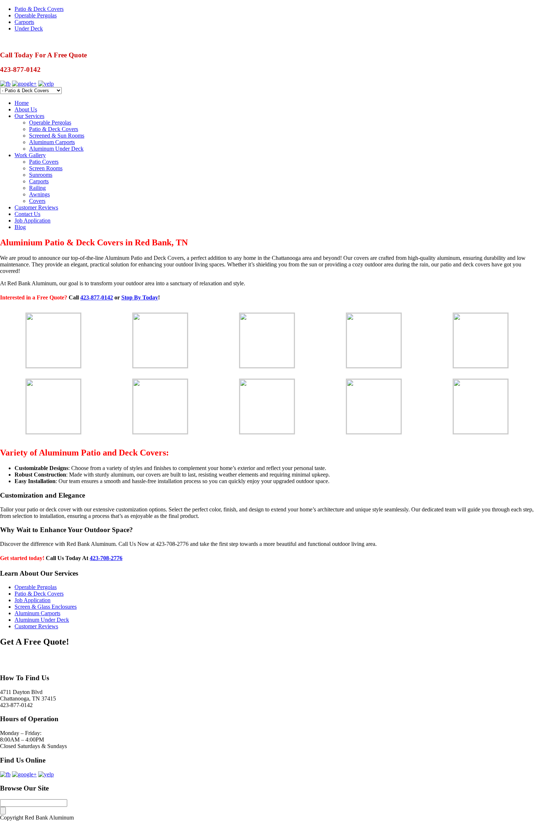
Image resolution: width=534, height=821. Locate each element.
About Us (26, 109)
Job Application (32, 220)
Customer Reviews (36, 207)
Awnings (39, 194)
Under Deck (29, 28)
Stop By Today (139, 297)
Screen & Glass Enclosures (46, 607)
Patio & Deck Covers (39, 9)
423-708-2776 (106, 558)
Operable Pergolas (36, 15)
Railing (37, 188)
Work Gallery (30, 155)
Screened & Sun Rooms (56, 135)
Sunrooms (40, 175)
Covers (37, 201)
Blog (20, 227)
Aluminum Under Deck (56, 149)
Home (22, 103)
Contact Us (27, 214)
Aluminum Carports (52, 142)
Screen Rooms (45, 168)
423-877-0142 (96, 297)
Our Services (29, 116)
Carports (24, 22)
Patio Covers (43, 162)
